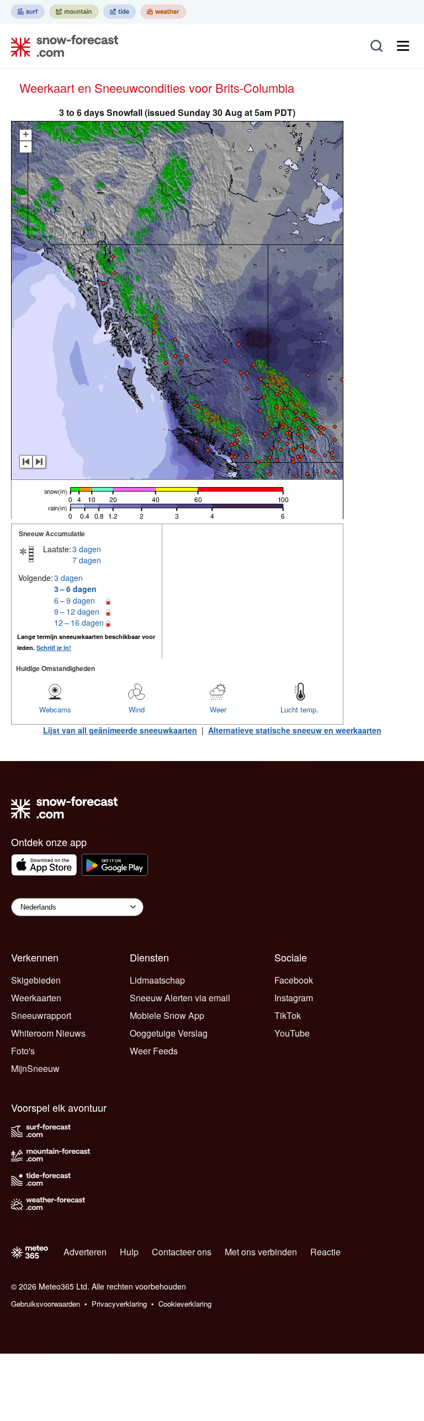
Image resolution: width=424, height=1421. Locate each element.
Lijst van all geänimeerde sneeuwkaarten (120, 730)
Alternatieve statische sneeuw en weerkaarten (294, 730)
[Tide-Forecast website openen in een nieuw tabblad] (119, 11)
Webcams (55, 709)
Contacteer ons (181, 1251)
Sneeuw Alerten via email (180, 997)
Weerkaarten (36, 997)
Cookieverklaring (184, 1303)
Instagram (293, 997)
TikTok (287, 1015)
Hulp (129, 1251)
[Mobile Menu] (403, 46)
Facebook (293, 980)
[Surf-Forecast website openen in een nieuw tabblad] (28, 11)
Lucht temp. (299, 709)
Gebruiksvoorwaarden (45, 1303)
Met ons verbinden (261, 1251)
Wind (137, 709)
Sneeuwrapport (41, 1015)
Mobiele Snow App (167, 1015)
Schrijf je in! (53, 647)
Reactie (325, 1251)
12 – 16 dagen (79, 622)
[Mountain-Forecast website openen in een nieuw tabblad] (74, 11)
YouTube (292, 1033)
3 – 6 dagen (75, 588)
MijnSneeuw (35, 1068)
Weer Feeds (154, 1050)
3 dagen (86, 548)
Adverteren (85, 1251)
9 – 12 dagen (76, 611)
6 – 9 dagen (74, 600)
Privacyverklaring (119, 1303)
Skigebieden (36, 980)
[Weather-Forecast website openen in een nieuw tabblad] (163, 11)
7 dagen (86, 560)
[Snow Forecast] (61, 46)
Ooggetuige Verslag (169, 1033)
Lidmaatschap (157, 980)
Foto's (23, 1050)
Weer (218, 709)
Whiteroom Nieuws (48, 1033)
